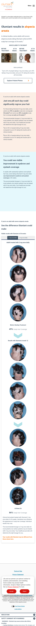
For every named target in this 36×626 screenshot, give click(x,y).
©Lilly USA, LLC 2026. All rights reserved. (23, 595)
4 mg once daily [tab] (23, 237)
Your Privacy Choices (20, 606)
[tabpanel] (18, 391)
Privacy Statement (13, 587)
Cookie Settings (18, 609)
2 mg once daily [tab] (13, 237)
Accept (11, 591)
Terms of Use (18, 571)
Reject (24, 591)
